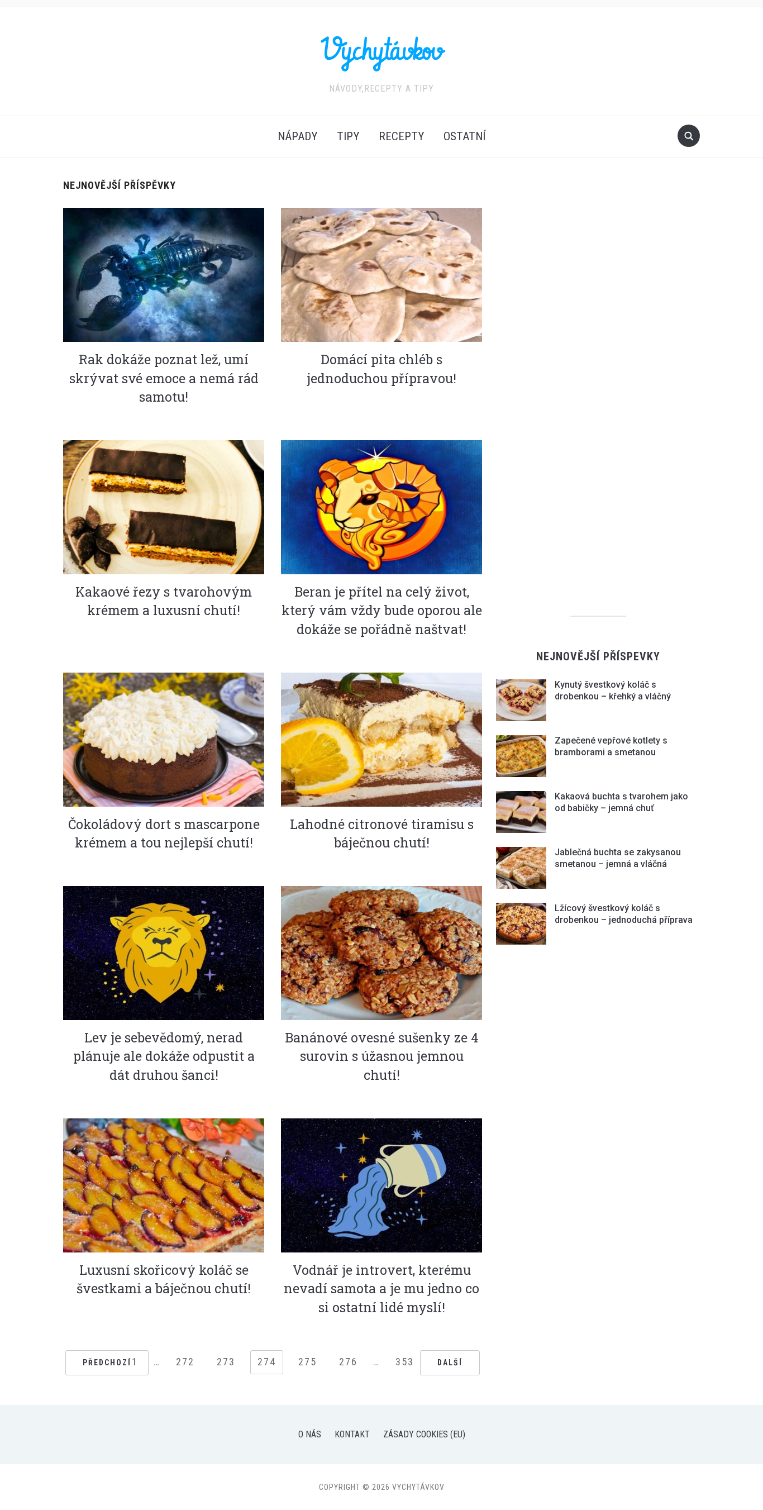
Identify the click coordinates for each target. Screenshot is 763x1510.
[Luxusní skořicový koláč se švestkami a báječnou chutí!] (163, 1184)
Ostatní (464, 136)
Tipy (348, 136)
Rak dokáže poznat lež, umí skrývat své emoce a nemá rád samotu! (164, 378)
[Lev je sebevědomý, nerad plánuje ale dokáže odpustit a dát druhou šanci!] (163, 952)
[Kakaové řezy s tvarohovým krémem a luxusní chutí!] (163, 506)
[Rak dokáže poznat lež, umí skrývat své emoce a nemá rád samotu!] (163, 274)
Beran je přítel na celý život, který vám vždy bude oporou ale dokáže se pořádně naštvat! (382, 610)
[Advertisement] (598, 409)
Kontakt (352, 1434)
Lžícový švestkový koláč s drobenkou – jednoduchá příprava (624, 914)
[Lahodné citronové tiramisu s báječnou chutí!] (381, 738)
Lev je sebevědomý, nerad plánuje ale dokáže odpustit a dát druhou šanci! (164, 1056)
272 (185, 1362)
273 (226, 1362)
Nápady (297, 136)
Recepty (401, 136)
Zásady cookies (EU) (424, 1434)
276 (348, 1362)
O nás (309, 1434)
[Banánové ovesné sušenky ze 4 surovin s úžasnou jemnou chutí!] (381, 952)
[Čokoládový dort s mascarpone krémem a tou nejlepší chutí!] (163, 738)
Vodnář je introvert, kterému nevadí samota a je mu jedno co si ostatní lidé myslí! (381, 1288)
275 (307, 1362)
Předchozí (107, 1362)
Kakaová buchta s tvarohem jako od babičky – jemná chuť (621, 802)
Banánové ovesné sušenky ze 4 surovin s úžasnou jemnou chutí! (382, 1056)
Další (449, 1362)
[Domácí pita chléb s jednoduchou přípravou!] (381, 274)
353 (404, 1362)
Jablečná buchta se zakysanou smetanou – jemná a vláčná (618, 858)
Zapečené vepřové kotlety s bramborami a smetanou (611, 746)
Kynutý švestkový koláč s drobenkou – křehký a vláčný (613, 690)
